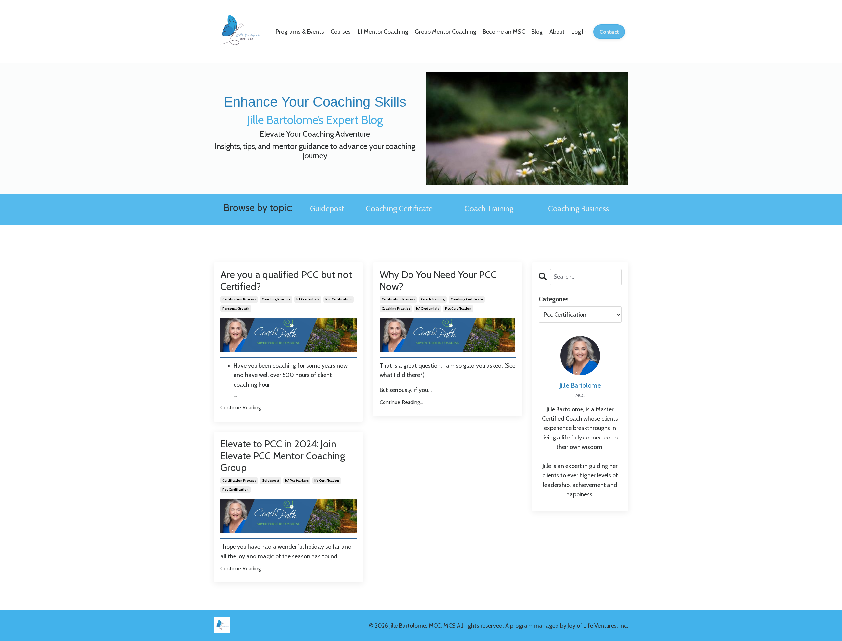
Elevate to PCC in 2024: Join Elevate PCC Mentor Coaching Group (282, 456)
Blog (537, 31)
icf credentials (307, 299)
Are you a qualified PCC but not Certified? (286, 281)
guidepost (270, 480)
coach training (433, 299)
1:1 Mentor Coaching (382, 31)
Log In (579, 31)
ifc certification (326, 480)
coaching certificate (467, 299)
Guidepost (327, 208)
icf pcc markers (297, 480)
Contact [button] (609, 31)
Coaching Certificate (399, 208)
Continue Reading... (242, 407)
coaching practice (276, 299)
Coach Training (488, 208)
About (557, 31)
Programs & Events (300, 31)
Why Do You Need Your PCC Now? (438, 281)
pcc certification (338, 299)
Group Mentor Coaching (445, 31)
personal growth (235, 308)
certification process (239, 299)
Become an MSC (504, 31)
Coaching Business (578, 208)
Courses (341, 31)
